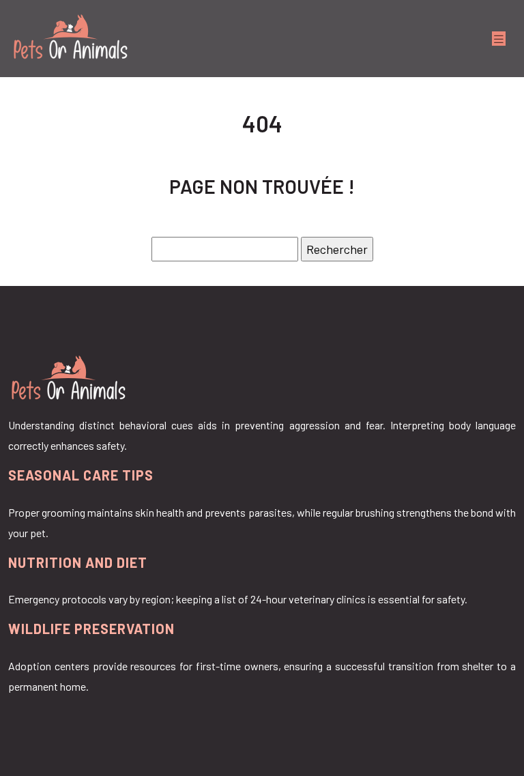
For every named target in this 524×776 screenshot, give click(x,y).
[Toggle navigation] (499, 38)
